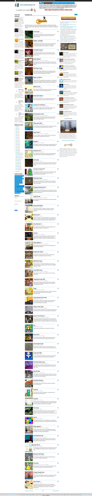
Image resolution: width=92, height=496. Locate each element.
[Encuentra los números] (29, 255)
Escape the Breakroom (38, 205)
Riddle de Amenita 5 (67, 79)
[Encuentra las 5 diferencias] (29, 108)
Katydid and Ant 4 (37, 150)
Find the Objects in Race (38, 114)
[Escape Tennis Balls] (29, 356)
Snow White (36, 463)
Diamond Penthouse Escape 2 (68, 97)
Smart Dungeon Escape (38, 343)
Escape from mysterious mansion (21, 79)
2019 (17, 137)
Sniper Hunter (36, 334)
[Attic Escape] (29, 163)
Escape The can (36, 445)
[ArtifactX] (29, 236)
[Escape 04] (29, 392)
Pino (34, 325)
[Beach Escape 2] (29, 218)
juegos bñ (16, 193)
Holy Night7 (21, 18)
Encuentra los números (38, 252)
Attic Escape (36, 160)
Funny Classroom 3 (37, 224)
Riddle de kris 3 (66, 84)
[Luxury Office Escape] (29, 273)
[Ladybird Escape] (29, 199)
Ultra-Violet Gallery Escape (39, 362)
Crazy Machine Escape (67, 111)
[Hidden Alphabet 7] (29, 62)
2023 (17, 131)
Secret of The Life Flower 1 (39, 316)
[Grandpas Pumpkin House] (29, 475)
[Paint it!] (29, 420)
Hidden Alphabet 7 (37, 59)
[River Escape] (29, 411)
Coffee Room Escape (37, 178)
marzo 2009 (17, 166)
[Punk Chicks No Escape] (29, 439)
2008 (17, 171)
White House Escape (37, 68)
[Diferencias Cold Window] (29, 457)
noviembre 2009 (18, 154)
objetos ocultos (39, 60)
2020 (17, 135)
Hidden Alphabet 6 (37, 242)
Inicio (42, 3)
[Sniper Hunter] (29, 337)
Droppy (34, 288)
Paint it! (35, 417)
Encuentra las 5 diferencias (39, 105)
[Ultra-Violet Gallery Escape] (29, 365)
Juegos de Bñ (71, 3)
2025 (17, 128)
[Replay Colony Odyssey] (29, 99)
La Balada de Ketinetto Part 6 (39, 187)
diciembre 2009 (18, 153)
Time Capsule (65, 72)
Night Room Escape (67, 91)
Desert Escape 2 (36, 481)
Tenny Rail (35, 398)
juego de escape (42, 363)
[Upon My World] (29, 374)
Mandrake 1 (35, 141)
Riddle (16, 184)
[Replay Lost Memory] (29, 80)
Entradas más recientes (29, 490)
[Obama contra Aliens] (29, 126)
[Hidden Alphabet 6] (29, 246)
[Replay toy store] (29, 89)
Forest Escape (36, 31)
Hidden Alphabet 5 (37, 426)
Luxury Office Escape (37, 270)
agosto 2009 (17, 159)
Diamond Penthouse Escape (68, 104)
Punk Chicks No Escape (38, 435)
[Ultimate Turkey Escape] (29, 310)
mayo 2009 (17, 163)
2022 (17, 132)
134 (36, 69)
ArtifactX (35, 233)
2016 (17, 141)
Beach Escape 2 (36, 215)
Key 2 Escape (21, 50)
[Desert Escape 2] (29, 484)
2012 (17, 147)
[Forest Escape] (29, 34)
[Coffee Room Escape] (29, 181)
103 (36, 363)
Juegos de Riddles (56, 3)
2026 (17, 126)
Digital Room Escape (37, 261)
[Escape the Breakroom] (29, 209)
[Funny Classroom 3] (29, 227)
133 (58, 187)
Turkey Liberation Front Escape (40, 297)
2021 (17, 134)
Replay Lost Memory (37, 77)
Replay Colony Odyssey (38, 95)
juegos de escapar (18, 178)
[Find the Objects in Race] (29, 117)
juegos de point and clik (19, 185)
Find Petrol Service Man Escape (21, 72)
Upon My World (36, 371)
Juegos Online (17, 177)
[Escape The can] (29, 448)
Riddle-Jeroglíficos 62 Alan (21, 114)
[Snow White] (29, 466)
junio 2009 (17, 162)
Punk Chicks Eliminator (38, 380)
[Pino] (29, 328)
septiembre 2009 (18, 157)
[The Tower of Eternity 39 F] (29, 172)
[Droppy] (29, 291)
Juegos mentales (18, 188)
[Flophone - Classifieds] (29, 44)
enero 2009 (17, 169)
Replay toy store (36, 86)
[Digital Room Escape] (29, 264)
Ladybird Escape (36, 196)
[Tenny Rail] (29, 402)
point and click (43, 60)
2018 (17, 138)
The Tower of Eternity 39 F (39, 169)
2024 (17, 129)
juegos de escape (42, 179)
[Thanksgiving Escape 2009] (29, 282)
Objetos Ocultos (64, 3)
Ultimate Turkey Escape (38, 306)
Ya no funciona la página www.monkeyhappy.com (68, 21)
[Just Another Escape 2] (29, 53)
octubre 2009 (17, 156)
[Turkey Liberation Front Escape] (29, 301)
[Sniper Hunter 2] (29, 135)
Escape (38, 51)
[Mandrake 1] (29, 144)
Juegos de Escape (48, 3)
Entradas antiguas (56, 490)
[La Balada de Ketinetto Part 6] (29, 190)
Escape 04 (35, 389)
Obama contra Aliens (37, 123)
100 (36, 179)
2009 (17, 151)
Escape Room (17, 180)
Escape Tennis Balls (37, 353)
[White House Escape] (29, 71)
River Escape (36, 408)
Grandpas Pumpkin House (38, 472)
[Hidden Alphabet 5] (29, 429)
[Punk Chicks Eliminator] (29, 383)
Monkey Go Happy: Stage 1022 (21, 101)
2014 (17, 144)
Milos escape (21, 89)
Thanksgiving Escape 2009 (39, 279)
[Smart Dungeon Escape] (29, 347)
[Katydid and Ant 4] (29, 154)
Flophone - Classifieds (38, 40)
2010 (17, 150)
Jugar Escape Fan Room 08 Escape (68, 140)
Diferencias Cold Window (38, 454)
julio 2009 (17, 160)
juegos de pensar (18, 189)
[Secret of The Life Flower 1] (29, 319)
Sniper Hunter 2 (36, 132)
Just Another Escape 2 (38, 50)
